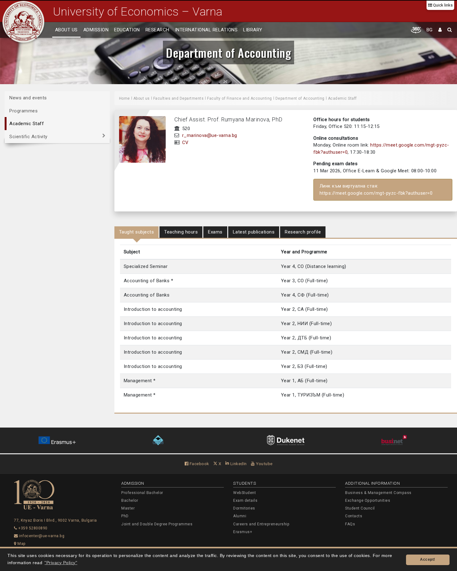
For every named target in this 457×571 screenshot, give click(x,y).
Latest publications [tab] (254, 232)
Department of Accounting (228, 52)
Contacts (353, 516)
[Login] (440, 30)
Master (128, 508)
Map (21, 544)
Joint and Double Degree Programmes (156, 524)
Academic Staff (26, 123)
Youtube (264, 463)
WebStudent (244, 493)
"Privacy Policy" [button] (60, 562)
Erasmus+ (242, 532)
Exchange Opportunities (367, 500)
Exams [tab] (215, 232)
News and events (28, 98)
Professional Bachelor (142, 493)
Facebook (198, 463)
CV (185, 142)
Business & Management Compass (378, 493)
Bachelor (129, 500)
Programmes (23, 110)
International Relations (206, 30)
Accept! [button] (427, 559)
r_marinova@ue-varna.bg (209, 135)
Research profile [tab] (303, 232)
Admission (96, 30)
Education (127, 30)
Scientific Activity (28, 136)
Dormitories (244, 508)
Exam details (245, 500)
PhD (125, 516)
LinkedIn (238, 463)
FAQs (350, 524)
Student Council (360, 508)
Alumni (239, 516)
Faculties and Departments (178, 98)
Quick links (442, 5)
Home (124, 98)
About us (66, 30)
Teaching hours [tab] (181, 232)
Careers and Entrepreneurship (261, 524)
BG (430, 30)
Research (157, 30)
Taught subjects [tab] (136, 232)
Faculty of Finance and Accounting (239, 98)
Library (252, 30)
